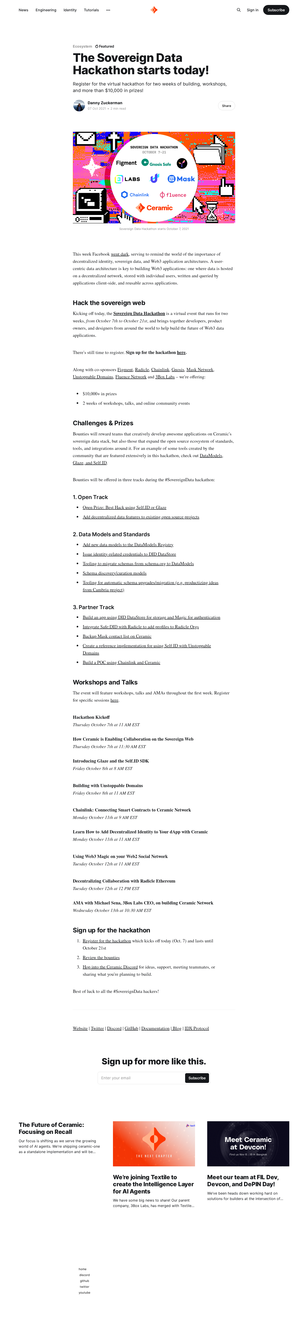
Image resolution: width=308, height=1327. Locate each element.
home (83, 1269)
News (23, 10)
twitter (84, 1286)
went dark (120, 254)
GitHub (131, 1028)
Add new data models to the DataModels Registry (128, 544)
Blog (177, 1028)
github (84, 1281)
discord (84, 1275)
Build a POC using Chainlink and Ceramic (121, 662)
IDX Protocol (197, 1028)
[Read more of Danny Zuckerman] (79, 105)
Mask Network (199, 369)
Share (226, 106)
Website (80, 1028)
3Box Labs (165, 377)
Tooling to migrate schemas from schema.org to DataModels (138, 563)
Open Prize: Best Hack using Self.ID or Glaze (124, 507)
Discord (114, 1028)
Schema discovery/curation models (115, 573)
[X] (158, 1260)
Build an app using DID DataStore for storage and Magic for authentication (151, 617)
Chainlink (160, 369)
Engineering (46, 10)
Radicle (142, 369)
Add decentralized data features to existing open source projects (141, 517)
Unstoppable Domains (93, 377)
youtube (84, 1292)
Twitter (97, 1028)
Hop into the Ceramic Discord (110, 967)
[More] (108, 10)
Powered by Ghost (276, 1277)
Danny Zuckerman (105, 103)
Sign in (253, 10)
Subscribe (276, 10)
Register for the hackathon (107, 941)
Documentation (155, 1028)
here (181, 352)
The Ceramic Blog (31, 1277)
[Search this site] (238, 10)
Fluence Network (131, 377)
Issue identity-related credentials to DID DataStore (129, 554)
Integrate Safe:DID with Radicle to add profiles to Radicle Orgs (141, 627)
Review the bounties (101, 957)
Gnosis (178, 369)
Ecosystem (82, 46)
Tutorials (91, 10)
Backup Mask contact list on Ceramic (117, 636)
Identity (70, 10)
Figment (125, 369)
